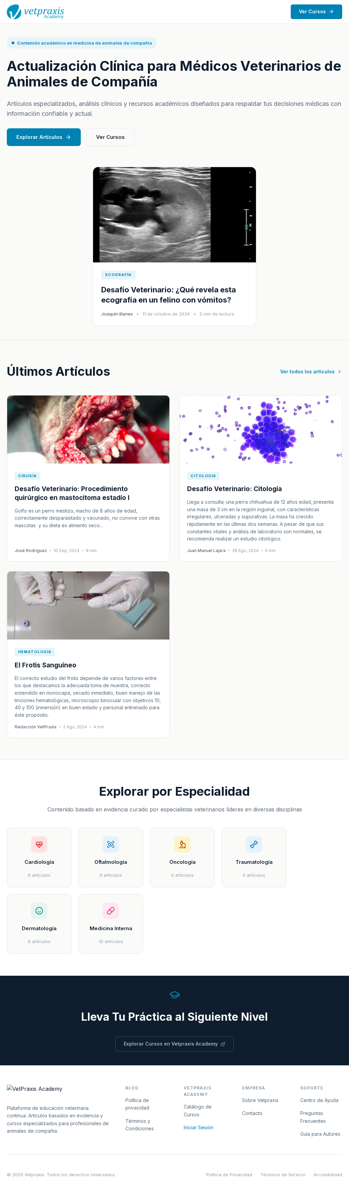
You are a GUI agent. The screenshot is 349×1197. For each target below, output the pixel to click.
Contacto (252, 1113)
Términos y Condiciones (139, 1124)
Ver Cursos (312, 11)
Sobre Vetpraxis (260, 1100)
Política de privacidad (137, 1104)
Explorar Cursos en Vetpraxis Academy (171, 1044)
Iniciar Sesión (198, 1127)
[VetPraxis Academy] (35, 11)
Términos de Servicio (282, 1174)
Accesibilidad (328, 1174)
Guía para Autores (320, 1134)
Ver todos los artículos (307, 371)
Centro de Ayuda (319, 1100)
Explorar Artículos (39, 137)
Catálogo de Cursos (198, 1110)
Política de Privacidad (229, 1174)
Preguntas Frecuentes (313, 1116)
